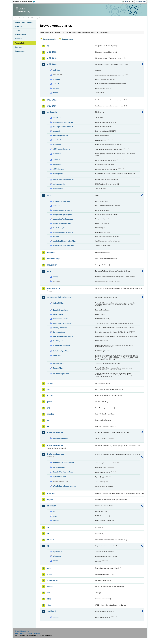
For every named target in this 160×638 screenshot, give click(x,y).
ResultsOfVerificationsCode (63, 472)
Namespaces (20, 51)
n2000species (58, 173)
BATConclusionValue (60, 319)
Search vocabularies (49, 39)
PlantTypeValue (58, 364)
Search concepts (67, 39)
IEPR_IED (51, 493)
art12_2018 (51, 58)
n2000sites (57, 164)
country (56, 617)
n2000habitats (58, 160)
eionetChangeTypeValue (62, 223)
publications (52, 581)
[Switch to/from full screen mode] (133, 1)
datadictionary (53, 259)
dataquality (57, 131)
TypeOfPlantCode (59, 477)
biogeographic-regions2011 (63, 127)
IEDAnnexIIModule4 (55, 454)
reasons (56, 88)
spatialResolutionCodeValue (63, 245)
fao (48, 389)
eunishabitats (58, 140)
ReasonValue (58, 368)
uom (49, 599)
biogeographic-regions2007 (63, 122)
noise (49, 574)
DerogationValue (59, 332)
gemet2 (50, 402)
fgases (50, 396)
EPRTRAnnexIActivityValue (63, 336)
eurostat (50, 383)
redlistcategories (59, 184)
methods (56, 84)
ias (48, 420)
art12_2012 (51, 52)
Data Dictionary (33, 18)
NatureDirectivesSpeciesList (63, 180)
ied (48, 426)
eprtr (49, 271)
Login (126, 1)
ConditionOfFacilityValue (62, 323)
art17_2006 (51, 64)
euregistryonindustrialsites (59, 297)
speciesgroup (58, 188)
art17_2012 (51, 100)
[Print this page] (130, 1)
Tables (17, 30)
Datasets (18, 26)
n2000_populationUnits (61, 149)
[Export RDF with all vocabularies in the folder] (142, 64)
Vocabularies (20, 43)
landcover (51, 506)
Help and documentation (24, 22)
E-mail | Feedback (22, 631)
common (51, 253)
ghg (48, 408)
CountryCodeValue (60, 328)
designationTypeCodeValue (63, 219)
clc (54, 511)
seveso (50, 587)
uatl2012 (56, 520)
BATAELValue (58, 314)
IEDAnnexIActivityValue (61, 345)
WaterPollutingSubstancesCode (64, 486)
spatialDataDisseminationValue (64, 241)
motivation (57, 145)
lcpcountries (57, 552)
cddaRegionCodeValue (61, 201)
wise (49, 605)
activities (56, 70)
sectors (55, 561)
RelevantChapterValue (61, 374)
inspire (50, 500)
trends (55, 93)
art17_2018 (51, 106)
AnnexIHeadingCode (60, 438)
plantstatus (57, 556)
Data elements (20, 35)
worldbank (51, 611)
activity (55, 277)
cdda (49, 196)
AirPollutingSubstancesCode (63, 462)
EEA (24, 1)
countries (56, 79)
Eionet (25, 18)
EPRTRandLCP (54, 289)
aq (48, 46)
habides (50, 414)
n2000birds (57, 154)
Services (18, 47)
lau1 (48, 528)
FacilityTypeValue (59, 341)
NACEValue (57, 355)
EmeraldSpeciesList (60, 135)
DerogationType (59, 467)
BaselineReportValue (60, 310)
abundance (57, 118)
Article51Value (58, 303)
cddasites (56, 206)
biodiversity (52, 112)
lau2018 (50, 540)
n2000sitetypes (58, 169)
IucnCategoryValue (60, 228)
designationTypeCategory (62, 214)
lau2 (48, 534)
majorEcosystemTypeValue (63, 232)
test (48, 593)
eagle (55, 516)
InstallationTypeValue (61, 351)
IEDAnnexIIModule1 (55, 432)
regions (56, 237)
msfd (49, 568)
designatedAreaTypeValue (62, 210)
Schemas (18, 39)
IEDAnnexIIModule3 (55, 446)
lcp (48, 546)
